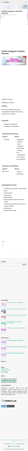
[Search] (26, 2)
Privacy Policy (8, 439)
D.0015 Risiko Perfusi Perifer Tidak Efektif (17, 315)
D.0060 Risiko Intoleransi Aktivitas (15, 340)
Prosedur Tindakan (5, 369)
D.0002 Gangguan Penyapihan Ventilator (16, 328)
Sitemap (20, 439)
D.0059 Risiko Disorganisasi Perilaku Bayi (16, 346)
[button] (2, 18)
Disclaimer (3, 439)
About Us (14, 441)
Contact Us (25, 439)
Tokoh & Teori (4, 368)
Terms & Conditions (15, 439)
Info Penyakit (4, 371)
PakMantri (6, 2)
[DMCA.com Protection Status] (8, 407)
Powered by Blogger (15, 446)
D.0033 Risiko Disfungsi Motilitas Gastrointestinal (14, 322)
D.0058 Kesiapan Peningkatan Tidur (15, 353)
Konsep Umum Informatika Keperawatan (16, 309)
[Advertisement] (14, 35)
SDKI (3, 241)
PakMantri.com (13, 443)
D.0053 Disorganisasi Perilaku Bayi (15, 302)
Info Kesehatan (4, 372)
